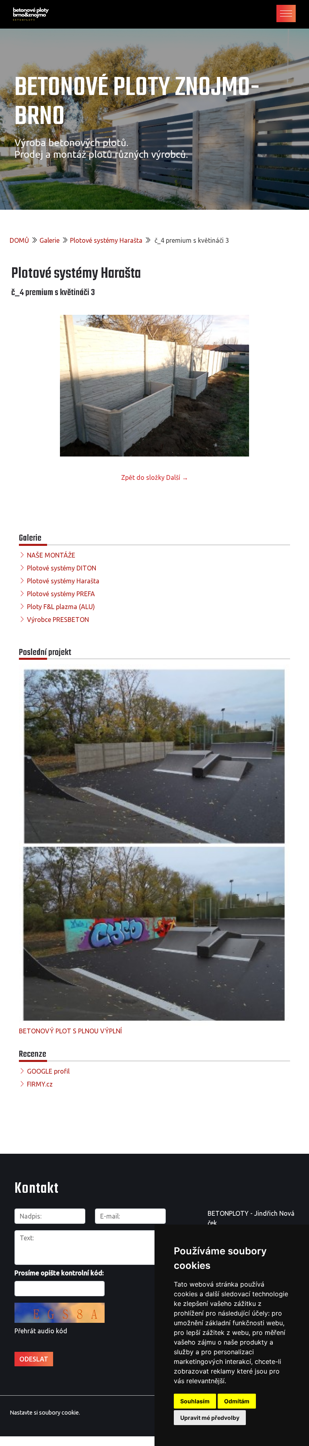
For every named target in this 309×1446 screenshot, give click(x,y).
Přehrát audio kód (40, 1330)
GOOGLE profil (48, 1071)
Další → (177, 477)
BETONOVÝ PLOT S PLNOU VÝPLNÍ (70, 1031)
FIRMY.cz (40, 1084)
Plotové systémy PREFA (61, 593)
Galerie (49, 240)
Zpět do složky (143, 477)
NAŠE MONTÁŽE (51, 555)
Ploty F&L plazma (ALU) (61, 606)
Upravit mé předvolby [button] (209, 1417)
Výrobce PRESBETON (58, 619)
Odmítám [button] (236, 1401)
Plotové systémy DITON (61, 568)
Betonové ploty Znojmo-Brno (137, 102)
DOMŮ (19, 240)
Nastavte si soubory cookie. (45, 1412)
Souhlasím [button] (195, 1401)
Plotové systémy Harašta (106, 240)
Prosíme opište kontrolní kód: (59, 1273)
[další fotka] (285, 386)
